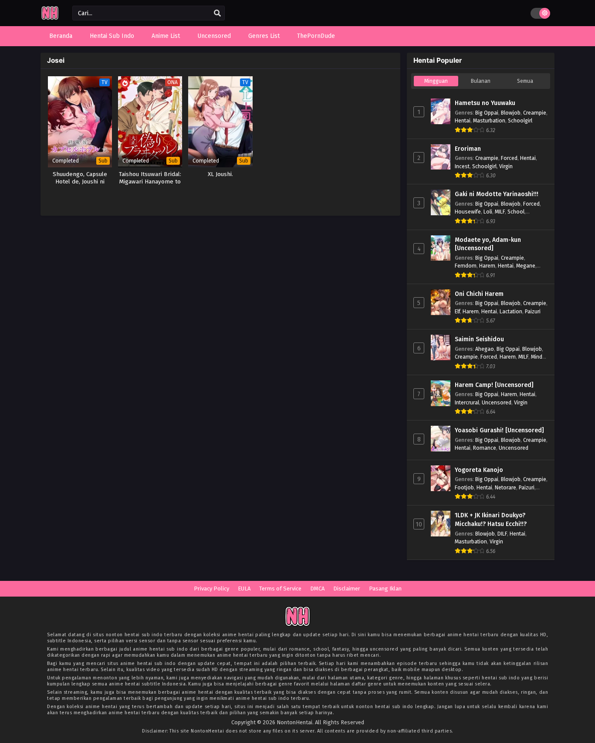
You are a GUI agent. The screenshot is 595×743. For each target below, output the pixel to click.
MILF (500, 211)
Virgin (506, 166)
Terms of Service (280, 588)
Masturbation (489, 120)
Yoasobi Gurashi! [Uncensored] (499, 430)
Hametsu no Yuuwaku (485, 103)
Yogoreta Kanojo (479, 470)
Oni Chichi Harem (479, 294)
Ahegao (484, 349)
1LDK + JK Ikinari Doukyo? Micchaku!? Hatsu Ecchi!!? (491, 520)
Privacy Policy (211, 588)
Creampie (534, 112)
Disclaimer (346, 588)
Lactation (511, 311)
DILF (502, 533)
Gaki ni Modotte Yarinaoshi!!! (496, 194)
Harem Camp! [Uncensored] (494, 385)
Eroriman (468, 149)
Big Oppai (486, 112)
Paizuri (533, 311)
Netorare (505, 487)
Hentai (462, 120)
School (515, 211)
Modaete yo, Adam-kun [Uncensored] (488, 244)
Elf (457, 311)
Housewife (468, 211)
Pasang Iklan (385, 588)
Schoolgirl (520, 120)
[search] (217, 13)
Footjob (464, 487)
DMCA (317, 588)
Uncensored (496, 402)
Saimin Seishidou (479, 339)
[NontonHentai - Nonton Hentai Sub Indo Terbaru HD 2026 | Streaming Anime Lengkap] (50, 18)
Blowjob (511, 112)
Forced (509, 158)
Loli (487, 211)
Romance (484, 447)
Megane (525, 265)
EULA (244, 588)
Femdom (466, 265)
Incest (462, 166)
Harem (487, 265)
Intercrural (467, 402)
